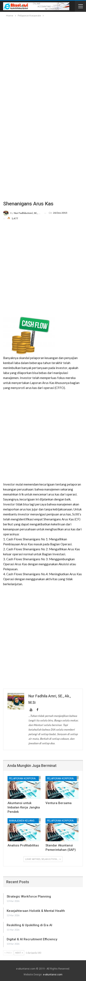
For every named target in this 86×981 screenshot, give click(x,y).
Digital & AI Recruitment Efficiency (32, 939)
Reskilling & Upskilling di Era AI (29, 925)
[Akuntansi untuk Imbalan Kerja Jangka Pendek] (24, 787)
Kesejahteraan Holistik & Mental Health (36, 911)
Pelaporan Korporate (23, 778)
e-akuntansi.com (52, 974)
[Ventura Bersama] (62, 787)
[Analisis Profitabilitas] (24, 829)
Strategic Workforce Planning (29, 896)
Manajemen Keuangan (23, 820)
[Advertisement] (43, 62)
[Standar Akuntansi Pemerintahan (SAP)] (62, 829)
